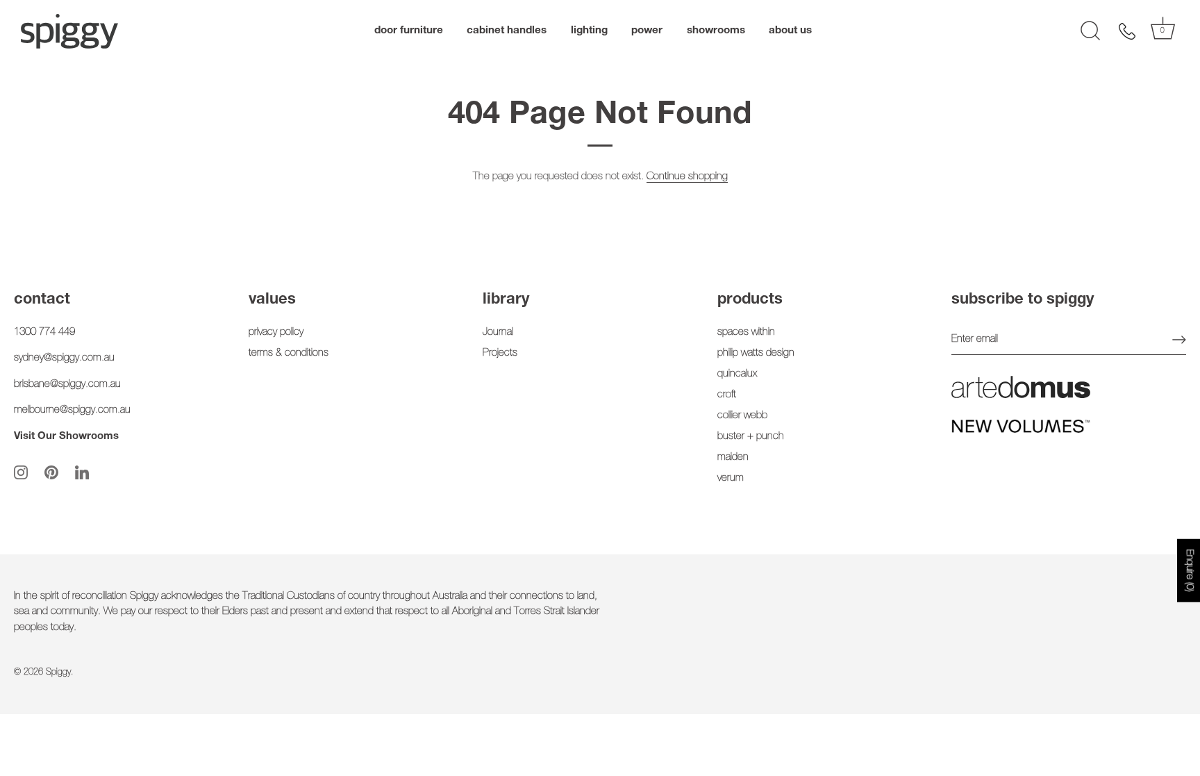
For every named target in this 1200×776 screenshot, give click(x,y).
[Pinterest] (51, 473)
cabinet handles (507, 31)
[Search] (1090, 31)
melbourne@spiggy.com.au (72, 410)
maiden (733, 457)
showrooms (716, 31)
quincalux (737, 374)
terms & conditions (288, 353)
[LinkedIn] (82, 473)
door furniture (408, 31)
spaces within (746, 332)
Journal (498, 332)
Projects (500, 353)
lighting (589, 31)
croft (726, 395)
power (646, 31)
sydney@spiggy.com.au (64, 358)
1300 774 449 (44, 332)
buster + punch (750, 436)
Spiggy (58, 672)
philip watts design (755, 353)
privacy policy (276, 332)
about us (790, 31)
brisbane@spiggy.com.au (67, 384)
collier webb (742, 416)
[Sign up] (1179, 340)
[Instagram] (21, 473)
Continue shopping (687, 177)
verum (730, 478)
